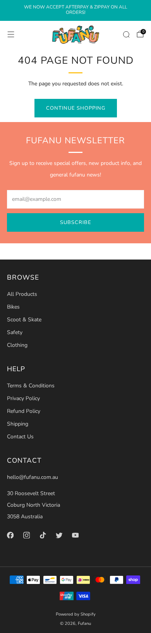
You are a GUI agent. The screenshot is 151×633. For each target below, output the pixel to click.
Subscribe (75, 222)
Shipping (17, 424)
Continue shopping (75, 108)
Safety (14, 332)
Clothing (17, 345)
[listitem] (75, 10)
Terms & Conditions (31, 385)
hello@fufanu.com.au (32, 477)
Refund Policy (23, 411)
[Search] (126, 34)
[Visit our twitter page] (59, 535)
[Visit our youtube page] (75, 535)
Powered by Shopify (76, 614)
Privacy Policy (23, 398)
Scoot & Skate (24, 319)
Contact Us (20, 436)
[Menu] (11, 34)
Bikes (13, 307)
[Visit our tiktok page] (42, 535)
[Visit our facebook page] (10, 535)
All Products (22, 294)
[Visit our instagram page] (26, 535)
